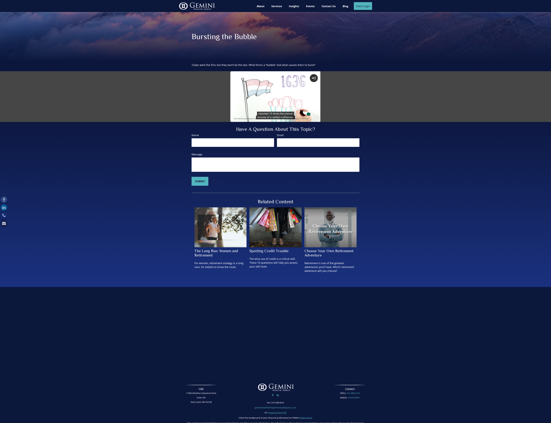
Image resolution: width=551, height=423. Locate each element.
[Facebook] (4, 199)
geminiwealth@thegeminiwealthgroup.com (275, 407)
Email (280, 135)
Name (195, 135)
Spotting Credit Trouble (269, 251)
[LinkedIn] (4, 207)
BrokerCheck (306, 417)
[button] (260, 6)
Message (197, 154)
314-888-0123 (353, 393)
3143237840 (353, 397)
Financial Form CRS (277, 412)
